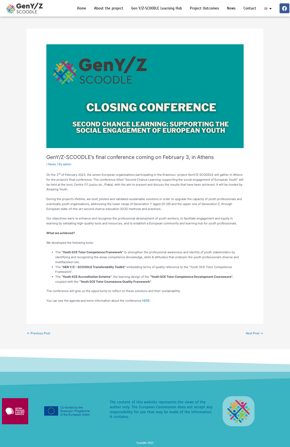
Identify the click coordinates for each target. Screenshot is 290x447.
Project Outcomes (204, 8)
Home (81, 8)
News (231, 8)
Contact (249, 8)
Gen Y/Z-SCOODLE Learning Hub (156, 8)
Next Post (254, 333)
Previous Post (38, 333)
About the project (108, 8)
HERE (146, 300)
